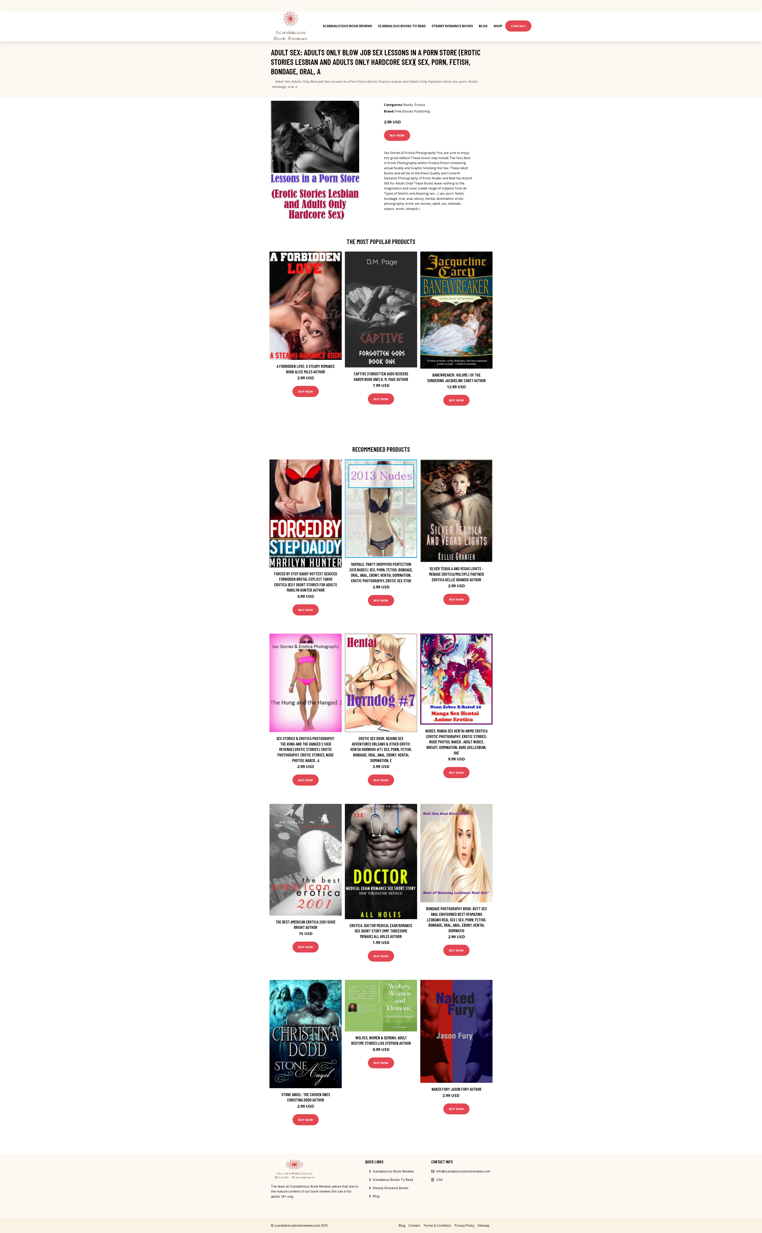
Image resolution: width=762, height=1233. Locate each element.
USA (434, 5)
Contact (518, 26)
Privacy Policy (464, 1225)
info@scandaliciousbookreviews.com (464, 5)
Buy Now (397, 135)
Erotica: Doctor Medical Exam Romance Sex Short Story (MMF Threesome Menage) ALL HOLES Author (381, 931)
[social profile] (290, 5)
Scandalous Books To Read (402, 26)
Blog (483, 26)
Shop (498, 26)
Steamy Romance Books (452, 26)
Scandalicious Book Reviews (347, 26)
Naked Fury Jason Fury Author (456, 1089)
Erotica (420, 105)
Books (408, 105)
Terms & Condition (437, 1225)
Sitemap (483, 1225)
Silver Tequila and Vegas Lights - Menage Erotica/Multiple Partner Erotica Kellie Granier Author (456, 574)
